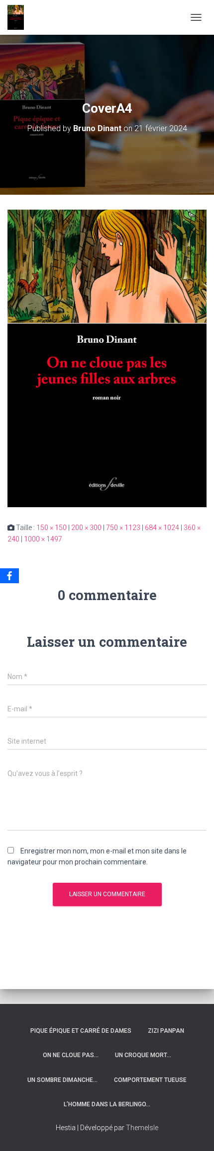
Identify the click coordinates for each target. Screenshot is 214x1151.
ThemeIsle (142, 1128)
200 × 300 (86, 528)
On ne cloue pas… (71, 1055)
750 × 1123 (123, 528)
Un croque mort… (143, 1055)
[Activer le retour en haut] (194, 1131)
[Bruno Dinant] (19, 17)
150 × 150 (51, 528)
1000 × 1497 (43, 539)
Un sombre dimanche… (62, 1079)
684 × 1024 (162, 528)
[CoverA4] (107, 358)
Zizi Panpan (166, 1030)
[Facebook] (9, 575)
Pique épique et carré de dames (80, 1030)
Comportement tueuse (150, 1079)
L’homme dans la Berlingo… (107, 1104)
